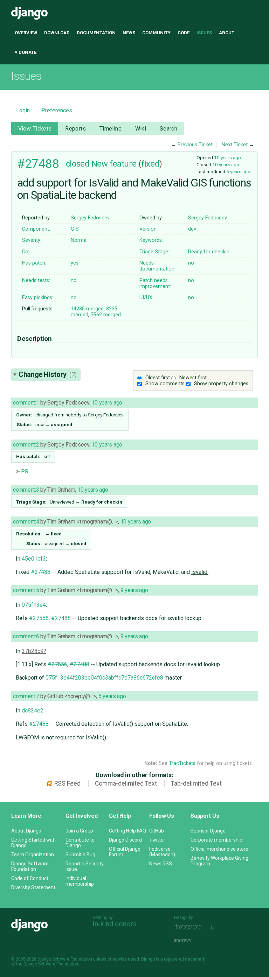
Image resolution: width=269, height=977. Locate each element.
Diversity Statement (33, 887)
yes (74, 263)
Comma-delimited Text (126, 783)
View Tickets (35, 128)
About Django (26, 831)
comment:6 (26, 636)
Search (169, 128)
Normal (79, 240)
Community (156, 32)
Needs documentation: (157, 266)
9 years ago (134, 590)
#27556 (39, 618)
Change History (48, 374)
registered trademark (184, 959)
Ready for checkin (208, 252)
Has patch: (34, 263)
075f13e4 (34, 605)
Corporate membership (216, 840)
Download (57, 32)
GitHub (156, 831)
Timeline (110, 128)
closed (77, 164)
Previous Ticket (195, 145)
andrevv (190, 940)
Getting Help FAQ (127, 831)
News (129, 32)
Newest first (193, 378)
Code (183, 32)
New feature (113, 164)
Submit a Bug (80, 854)
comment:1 (26, 402)
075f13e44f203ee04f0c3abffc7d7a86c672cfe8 (104, 677)
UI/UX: (146, 298)
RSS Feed (67, 783)
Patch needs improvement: (155, 283)
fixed (150, 164)
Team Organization (32, 854)
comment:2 (26, 444)
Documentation (96, 32)
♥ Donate (25, 52)
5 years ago (238, 171)
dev (192, 229)
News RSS (160, 863)
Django (29, 13)
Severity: (31, 240)
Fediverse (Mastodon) (162, 851)
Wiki (140, 128)
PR (24, 471)
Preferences (56, 110)
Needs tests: (36, 280)
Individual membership (79, 881)
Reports (75, 128)
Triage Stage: (154, 252)
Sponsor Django (208, 831)
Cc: (25, 252)
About (226, 32)
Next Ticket (235, 145)
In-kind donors (114, 924)
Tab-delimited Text (196, 783)
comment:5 (26, 590)
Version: (148, 229)
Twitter (157, 840)
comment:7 (26, 696)
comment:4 (26, 521)
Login (23, 110)
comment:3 (26, 489)
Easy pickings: (37, 298)
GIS (75, 229)
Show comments (165, 384)
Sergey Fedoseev (90, 218)
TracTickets (182, 763)
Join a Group (79, 831)
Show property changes (221, 384)
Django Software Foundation (30, 866)
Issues (204, 32)
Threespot (190, 927)
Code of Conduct (29, 878)
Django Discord (125, 840)
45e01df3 (34, 558)
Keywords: (151, 240)
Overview (26, 32)
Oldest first (157, 378)
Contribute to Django (80, 842)
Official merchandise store (219, 849)
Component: (36, 229)
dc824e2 (32, 710)
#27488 (38, 164)
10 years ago (227, 157)
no (191, 263)
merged (87, 309)
